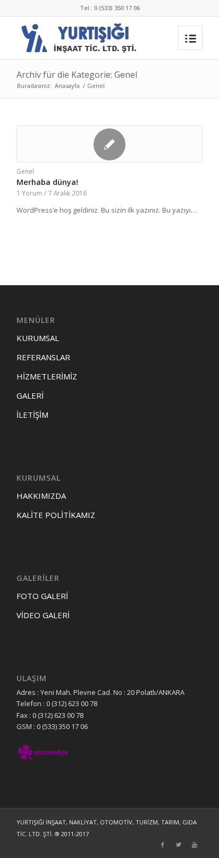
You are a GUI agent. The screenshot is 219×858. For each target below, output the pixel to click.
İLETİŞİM (32, 414)
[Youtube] (195, 845)
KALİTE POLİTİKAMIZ (55, 514)
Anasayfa (67, 86)
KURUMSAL (37, 338)
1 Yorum (29, 193)
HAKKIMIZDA (41, 495)
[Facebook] (163, 845)
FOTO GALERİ (42, 595)
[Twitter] (179, 845)
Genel (25, 171)
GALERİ (30, 395)
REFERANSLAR (43, 357)
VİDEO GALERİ (43, 615)
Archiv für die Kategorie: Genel (76, 74)
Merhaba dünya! (47, 182)
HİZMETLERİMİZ (46, 376)
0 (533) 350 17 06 (117, 8)
